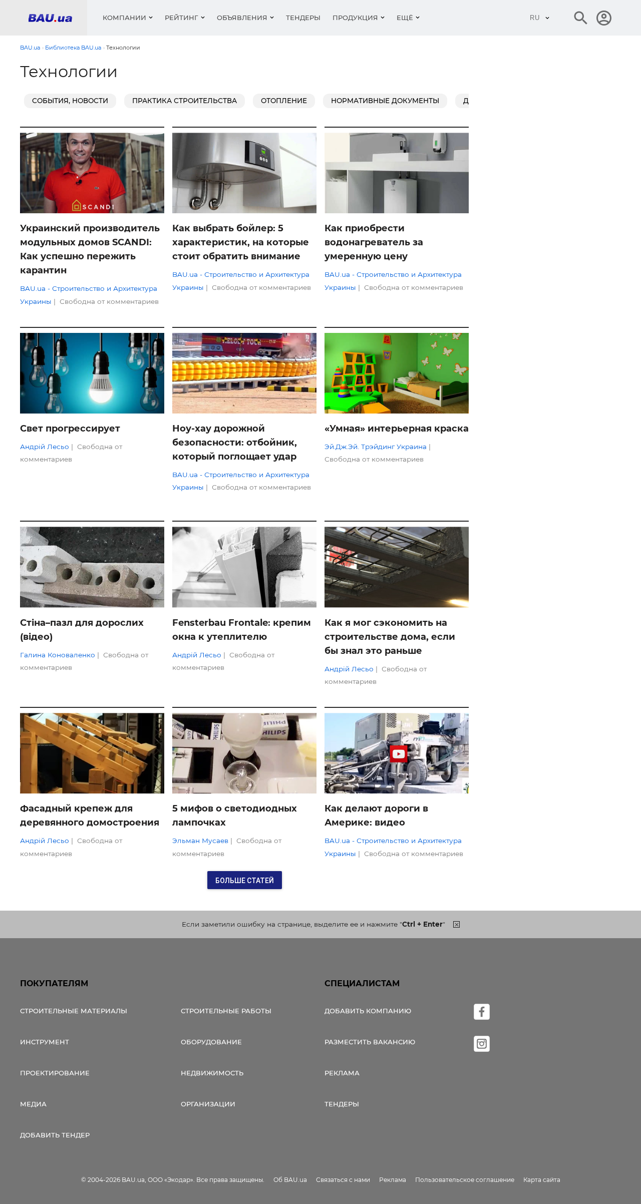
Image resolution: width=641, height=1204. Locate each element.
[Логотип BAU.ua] (57, 18)
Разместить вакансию (370, 1042)
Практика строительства (184, 101)
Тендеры (303, 18)
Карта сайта (541, 1179)
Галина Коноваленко (57, 655)
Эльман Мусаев (200, 841)
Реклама (342, 1073)
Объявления (242, 18)
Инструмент (44, 1042)
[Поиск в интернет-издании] (581, 18)
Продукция (355, 18)
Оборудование (211, 1042)
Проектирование (55, 1073)
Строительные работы (226, 1011)
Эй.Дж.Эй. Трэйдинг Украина (376, 447)
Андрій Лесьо (44, 447)
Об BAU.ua (290, 1179)
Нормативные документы (385, 101)
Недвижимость (212, 1073)
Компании (124, 18)
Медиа (33, 1104)
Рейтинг (181, 18)
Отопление (284, 101)
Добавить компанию (368, 1011)
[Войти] (604, 18)
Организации (208, 1104)
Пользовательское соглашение (464, 1179)
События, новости (70, 101)
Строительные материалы (73, 1011)
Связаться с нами (343, 1179)
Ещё (405, 18)
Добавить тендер (55, 1135)
